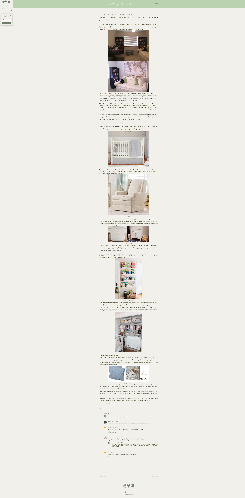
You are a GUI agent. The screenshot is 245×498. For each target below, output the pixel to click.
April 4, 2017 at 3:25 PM (115, 415)
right (130, 243)
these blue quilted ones (136, 386)
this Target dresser (116, 248)
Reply (109, 418)
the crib (105, 169)
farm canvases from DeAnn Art (149, 391)
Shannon (113, 442)
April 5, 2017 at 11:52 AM (119, 442)
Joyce (109, 421)
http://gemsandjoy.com (112, 432)
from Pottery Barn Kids (120, 223)
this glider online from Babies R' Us (115, 218)
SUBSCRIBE (7, 23)
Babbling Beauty (111, 452)
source (129, 216)
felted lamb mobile (117, 395)
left (127, 243)
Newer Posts (102, 476)
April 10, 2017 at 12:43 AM (119, 452)
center (128, 383)
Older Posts (155, 476)
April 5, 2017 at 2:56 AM (114, 427)
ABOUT (2, 5)
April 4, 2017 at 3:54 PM (114, 421)
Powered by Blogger (130, 491)
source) (129, 168)
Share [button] (100, 408)
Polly (109, 427)
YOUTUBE (3, 8)
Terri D (109, 415)
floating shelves (130, 300)
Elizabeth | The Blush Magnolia (114, 436)
